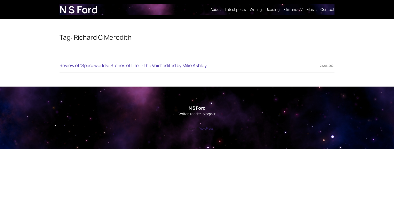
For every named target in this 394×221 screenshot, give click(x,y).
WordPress (206, 128)
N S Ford (78, 9)
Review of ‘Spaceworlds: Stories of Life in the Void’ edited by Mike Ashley (133, 65)
